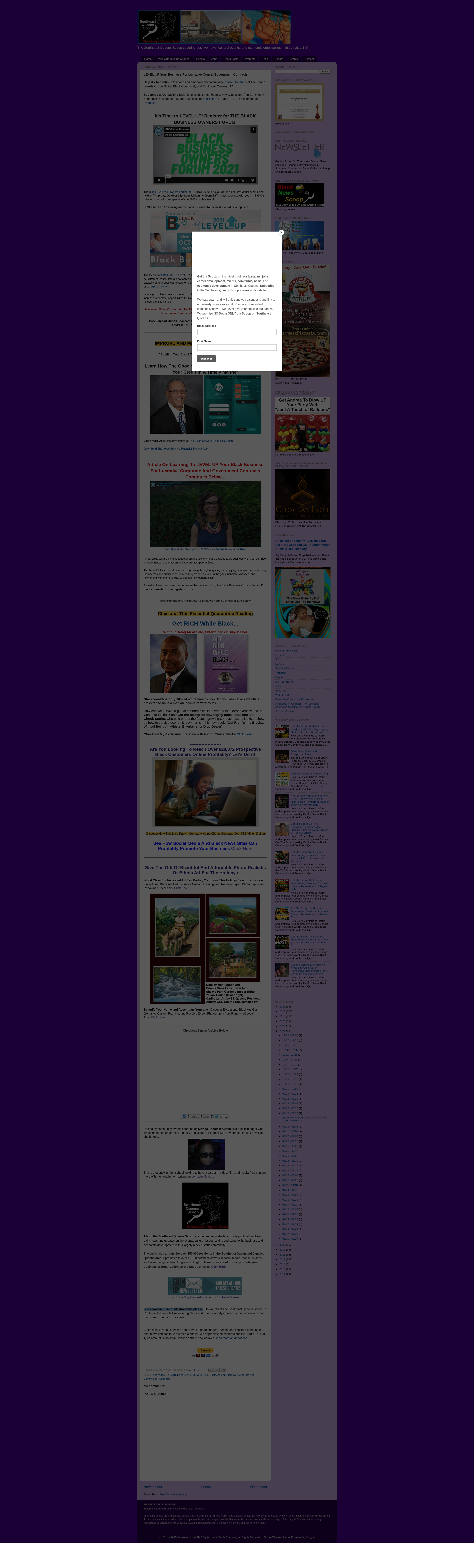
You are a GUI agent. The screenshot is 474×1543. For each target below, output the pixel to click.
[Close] (281, 232)
